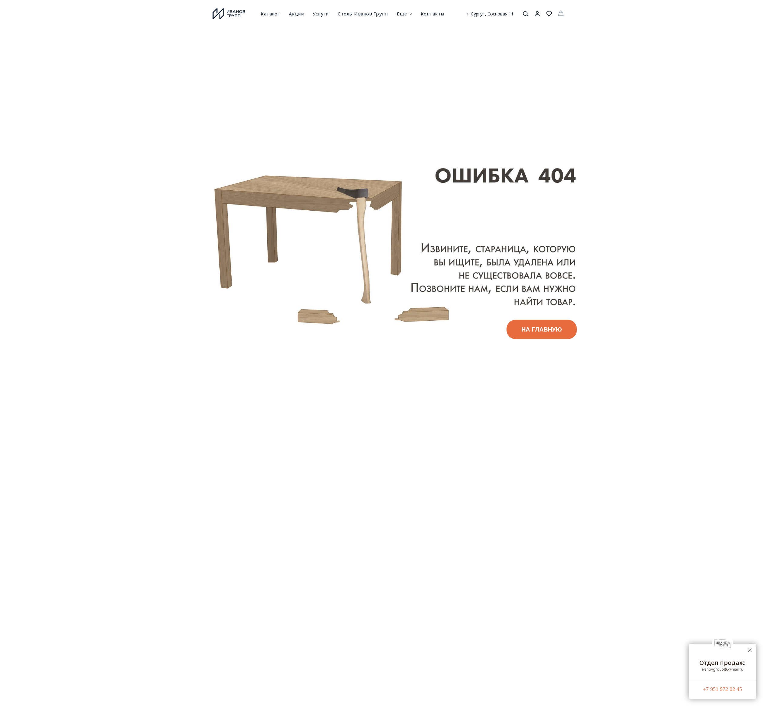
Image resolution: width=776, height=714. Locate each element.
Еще (402, 14)
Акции (296, 14)
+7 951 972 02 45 (722, 689)
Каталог (270, 14)
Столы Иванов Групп (363, 14)
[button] (525, 13)
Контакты (432, 14)
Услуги (321, 14)
